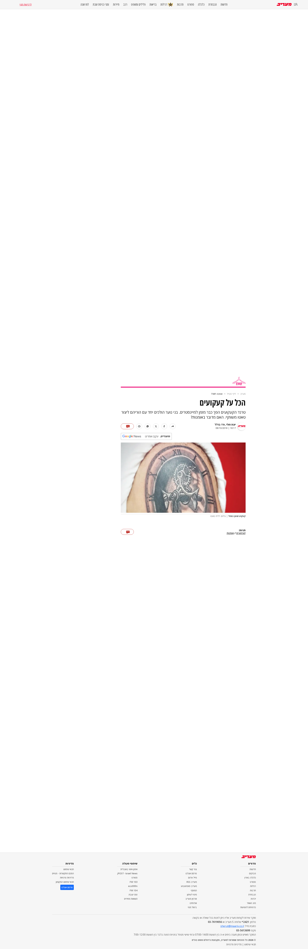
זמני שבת (133, 894)
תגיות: (242, 530)
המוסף (194, 890)
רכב (125, 4)
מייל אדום (192, 877)
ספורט (190, 4)
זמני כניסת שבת (101, 4)
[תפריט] (296, 4)
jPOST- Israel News (127, 873)
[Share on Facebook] (164, 426)
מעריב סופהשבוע (189, 886)
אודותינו (193, 903)
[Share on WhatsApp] (147, 426)
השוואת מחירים (130, 898)
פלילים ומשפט (138, 4)
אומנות (230, 533)
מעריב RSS (191, 881)
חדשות (224, 4)
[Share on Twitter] (156, 426)
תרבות (180, 4)
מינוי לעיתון (192, 894)
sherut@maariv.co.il (232, 926)
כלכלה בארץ (250, 877)
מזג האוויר (251, 903)
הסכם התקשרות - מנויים (63, 873)
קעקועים (241, 533)
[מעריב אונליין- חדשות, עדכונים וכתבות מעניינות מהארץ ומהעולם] (284, 4)
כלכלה (201, 4)
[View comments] (127, 426)
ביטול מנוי (192, 907)
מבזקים (252, 873)
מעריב (243, 393)
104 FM (133, 890)
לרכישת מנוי (25, 4)
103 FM (133, 881)
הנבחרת (212, 4)
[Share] (172, 426)
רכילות (163, 4)
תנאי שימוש (68, 869)
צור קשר (193, 869)
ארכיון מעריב (191, 898)
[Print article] (139, 426)
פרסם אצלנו (191, 873)
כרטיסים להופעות (248, 907)
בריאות (153, 4)
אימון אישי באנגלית (128, 869)
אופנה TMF (216, 393)
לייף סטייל (231, 393)
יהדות (253, 898)
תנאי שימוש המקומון (65, 881)
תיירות (116, 4)
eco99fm (132, 886)
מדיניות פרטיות (67, 877)
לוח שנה (85, 4)
